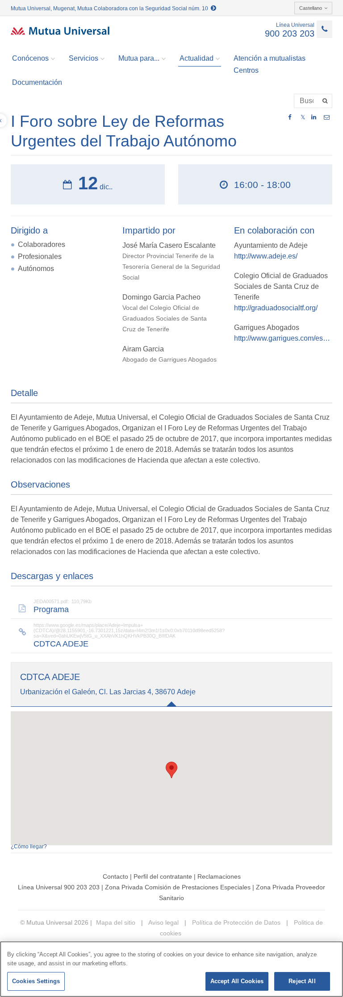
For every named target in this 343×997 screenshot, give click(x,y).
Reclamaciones (219, 876)
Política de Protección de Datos (235, 922)
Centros (246, 70)
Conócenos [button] (30, 58)
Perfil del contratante (163, 876)
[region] (171, 969)
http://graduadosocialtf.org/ (276, 308)
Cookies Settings (36, 981)
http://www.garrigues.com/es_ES (283, 338)
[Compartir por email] (326, 117)
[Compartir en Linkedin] (313, 117)
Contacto (115, 876)
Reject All (302, 981)
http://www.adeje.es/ (265, 256)
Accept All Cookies (237, 981)
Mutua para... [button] (138, 58)
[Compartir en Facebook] (289, 117)
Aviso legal (163, 922)
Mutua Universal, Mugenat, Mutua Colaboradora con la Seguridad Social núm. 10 (111, 8)
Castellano (310, 8)
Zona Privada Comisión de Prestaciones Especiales (178, 887)
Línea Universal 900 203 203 (59, 887)
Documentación (37, 82)
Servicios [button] (83, 58)
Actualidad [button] (196, 58)
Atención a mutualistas (269, 58)
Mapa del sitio (115, 922)
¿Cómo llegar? (29, 846)
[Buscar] (325, 101)
